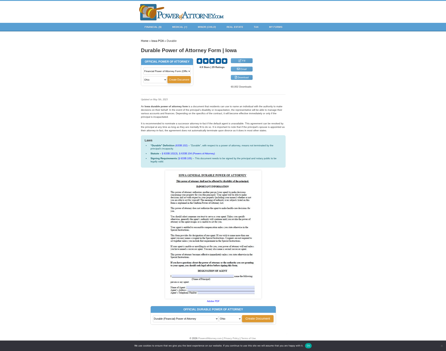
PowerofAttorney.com (210, 338)
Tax (256, 27)
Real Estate (235, 27)
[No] (441, 346)
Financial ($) (153, 27)
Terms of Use (248, 338)
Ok (308, 345)
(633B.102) (181, 145)
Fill (243, 60)
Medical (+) (179, 27)
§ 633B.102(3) (170, 153)
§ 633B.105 (185, 158)
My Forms (275, 27)
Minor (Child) (207, 27)
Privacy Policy (231, 338)
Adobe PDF (213, 301)
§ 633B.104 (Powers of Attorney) (197, 153)
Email (243, 69)
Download (243, 77)
